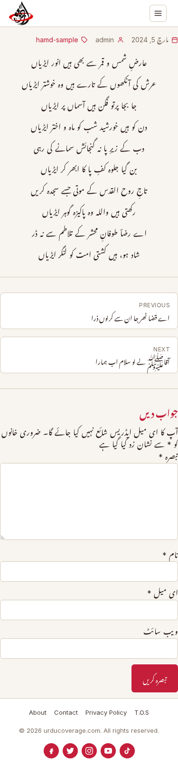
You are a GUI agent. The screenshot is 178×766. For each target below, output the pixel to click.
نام (170, 555)
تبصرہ (168, 457)
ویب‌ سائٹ (160, 631)
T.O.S (141, 712)
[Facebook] (51, 750)
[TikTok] (127, 750)
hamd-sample (57, 40)
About (38, 712)
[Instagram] (89, 750)
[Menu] (158, 13)
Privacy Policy (106, 712)
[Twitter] (70, 750)
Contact (66, 712)
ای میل (162, 593)
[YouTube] (108, 750)
